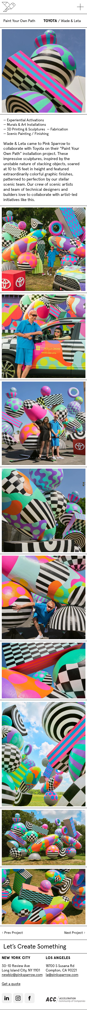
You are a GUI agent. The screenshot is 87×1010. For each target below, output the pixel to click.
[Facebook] (29, 998)
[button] (7, 998)
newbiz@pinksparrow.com (22, 974)
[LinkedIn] (6, 998)
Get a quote (11, 984)
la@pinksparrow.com (62, 974)
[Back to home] (9, 7)
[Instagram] (18, 998)
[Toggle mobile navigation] (80, 7)
